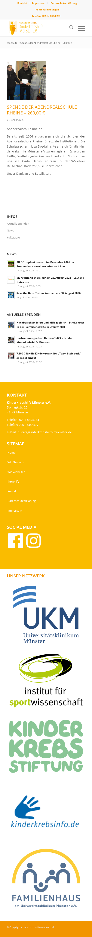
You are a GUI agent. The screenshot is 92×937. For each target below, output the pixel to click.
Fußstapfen (14, 237)
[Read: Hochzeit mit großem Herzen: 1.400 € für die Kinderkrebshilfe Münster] (11, 340)
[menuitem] (22, 3)
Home (11, 452)
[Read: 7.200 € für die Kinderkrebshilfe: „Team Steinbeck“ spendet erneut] (11, 355)
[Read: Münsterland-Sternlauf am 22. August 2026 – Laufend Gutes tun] (11, 280)
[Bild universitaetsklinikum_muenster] (48, 616)
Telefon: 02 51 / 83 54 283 (46, 16)
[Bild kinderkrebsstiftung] (48, 748)
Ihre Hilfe (13, 481)
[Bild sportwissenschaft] (48, 682)
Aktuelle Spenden (18, 223)
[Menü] (79, 28)
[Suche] (69, 28)
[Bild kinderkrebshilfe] (48, 814)
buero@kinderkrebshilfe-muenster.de (45, 432)
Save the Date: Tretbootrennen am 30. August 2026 (48, 293)
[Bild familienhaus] (48, 880)
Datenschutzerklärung (63, 3)
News (10, 230)
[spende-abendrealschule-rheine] (26, 80)
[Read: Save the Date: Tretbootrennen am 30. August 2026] (11, 295)
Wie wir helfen (16, 472)
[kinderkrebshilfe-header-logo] (38, 28)
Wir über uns (15, 462)
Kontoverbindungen (47, 9)
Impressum (38, 3)
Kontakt (22, 3)
